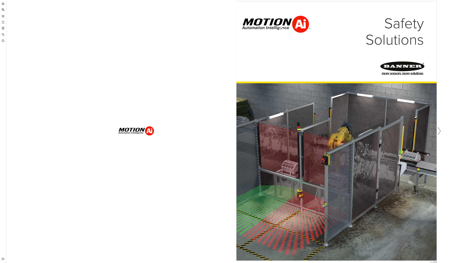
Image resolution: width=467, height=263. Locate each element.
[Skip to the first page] (430, 262)
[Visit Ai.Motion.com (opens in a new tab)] (3, 3)
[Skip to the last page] (436, 262)
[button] (3, 10)
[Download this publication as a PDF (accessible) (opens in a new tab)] (3, 28)
